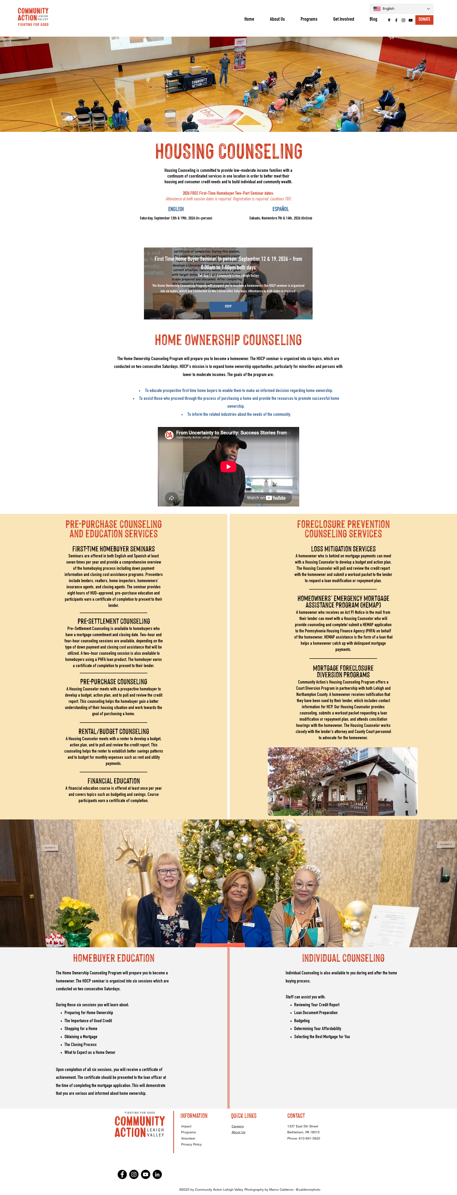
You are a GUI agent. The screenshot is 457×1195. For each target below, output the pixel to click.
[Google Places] (389, 20)
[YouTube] (410, 20)
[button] (309, 19)
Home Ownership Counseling (228, 338)
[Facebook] (396, 20)
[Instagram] (403, 20)
